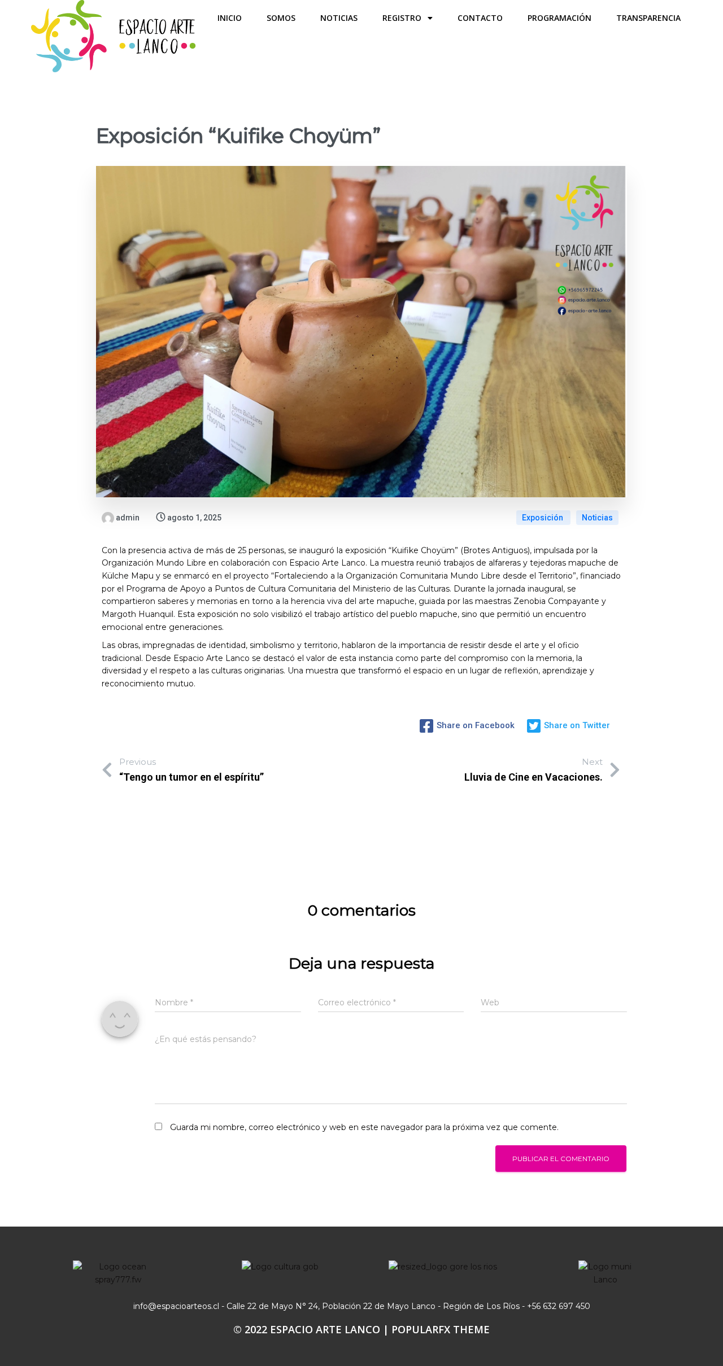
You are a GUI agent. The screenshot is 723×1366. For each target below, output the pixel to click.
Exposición (543, 517)
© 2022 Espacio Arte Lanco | (312, 1329)
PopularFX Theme (440, 1329)
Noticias (597, 517)
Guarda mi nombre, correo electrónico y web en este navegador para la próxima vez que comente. (364, 1127)
